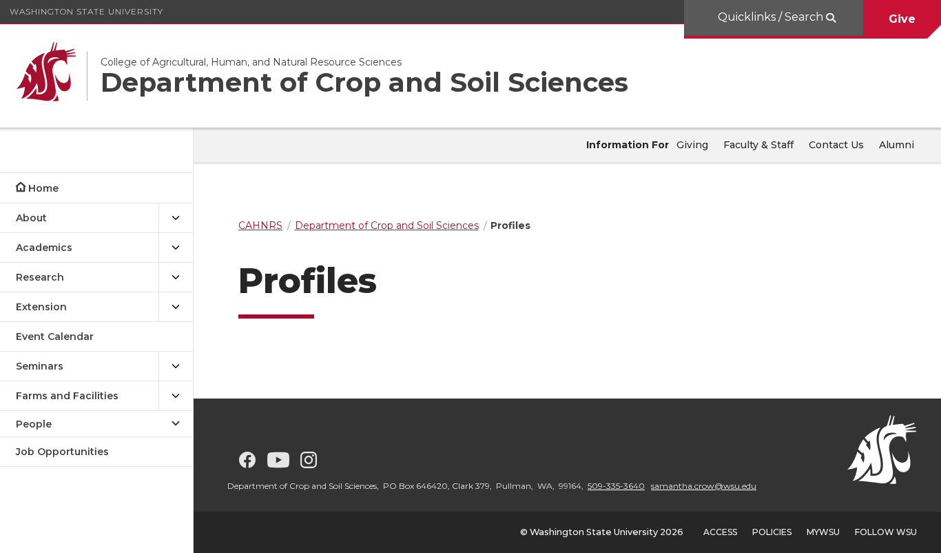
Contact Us (836, 145)
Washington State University (86, 11)
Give (902, 19)
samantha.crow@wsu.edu (703, 486)
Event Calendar (55, 336)
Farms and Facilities (67, 396)
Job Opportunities (62, 451)
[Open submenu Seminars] (175, 366)
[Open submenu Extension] (175, 307)
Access (720, 532)
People (34, 424)
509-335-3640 (616, 486)
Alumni (896, 145)
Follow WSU (886, 532)
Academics (44, 247)
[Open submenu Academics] (175, 248)
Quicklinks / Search (770, 16)
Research (40, 277)
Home (43, 188)
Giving (692, 145)
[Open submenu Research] (175, 277)
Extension (41, 307)
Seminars (39, 366)
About (31, 218)
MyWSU (823, 532)
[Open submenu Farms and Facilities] (175, 396)
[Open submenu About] (175, 218)
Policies (772, 532)
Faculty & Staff (758, 145)
